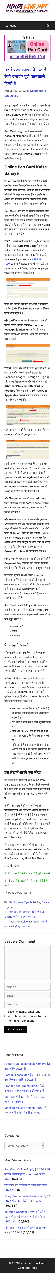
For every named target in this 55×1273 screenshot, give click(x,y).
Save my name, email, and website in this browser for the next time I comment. (27, 1016)
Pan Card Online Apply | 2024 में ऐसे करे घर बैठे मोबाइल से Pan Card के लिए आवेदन (27, 1174)
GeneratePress (27, 1267)
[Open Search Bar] (47, 25)
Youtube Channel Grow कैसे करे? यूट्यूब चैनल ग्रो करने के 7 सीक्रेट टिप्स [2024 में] (24, 1216)
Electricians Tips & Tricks (24, 902)
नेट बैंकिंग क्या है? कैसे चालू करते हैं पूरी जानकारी (27, 873)
